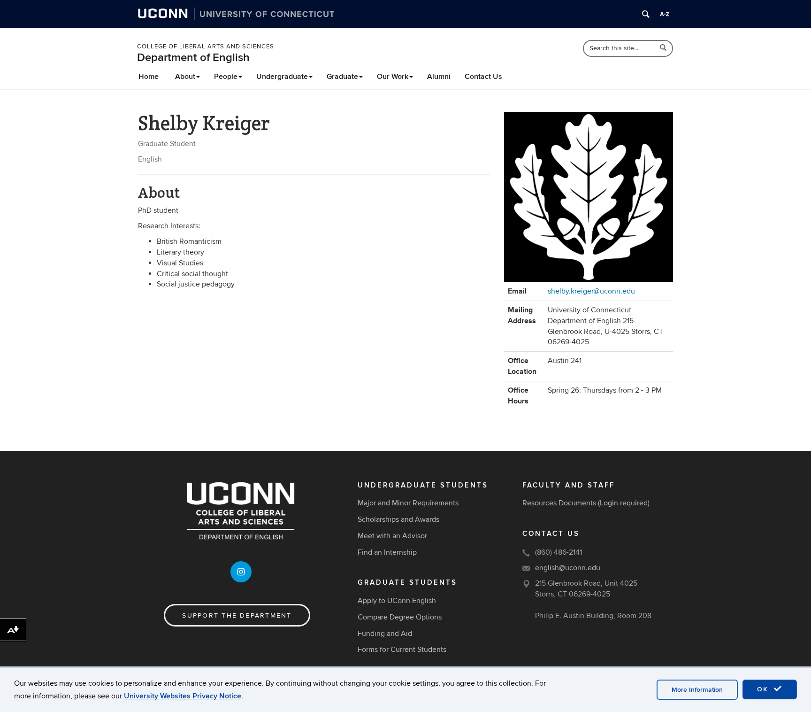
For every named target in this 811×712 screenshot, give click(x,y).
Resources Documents (559, 503)
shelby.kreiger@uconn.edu (591, 291)
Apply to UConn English (397, 600)
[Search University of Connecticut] (645, 14)
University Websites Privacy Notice (182, 696)
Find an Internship (387, 552)
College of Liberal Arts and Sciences (205, 46)
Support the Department (236, 615)
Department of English (193, 57)
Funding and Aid (385, 633)
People (225, 76)
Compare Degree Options (400, 617)
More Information (697, 690)
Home (148, 76)
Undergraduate (282, 76)
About (185, 76)
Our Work (392, 76)
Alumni (439, 76)
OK (764, 689)
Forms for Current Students (402, 649)
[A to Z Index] (664, 14)
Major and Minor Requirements (408, 503)
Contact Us (483, 76)
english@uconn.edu (567, 568)
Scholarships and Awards (398, 519)
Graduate (342, 76)
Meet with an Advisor (392, 536)
